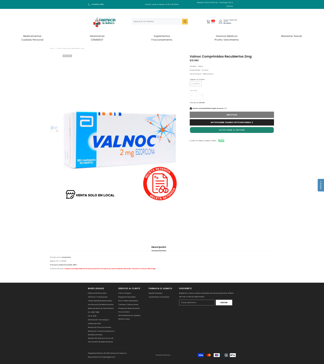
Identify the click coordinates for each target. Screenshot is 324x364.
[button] (232, 130)
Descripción (158, 247)
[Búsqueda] (160, 21)
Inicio (52, 48)
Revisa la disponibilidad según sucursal (208, 108)
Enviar (224, 302)
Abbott (200, 66)
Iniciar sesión (226, 20)
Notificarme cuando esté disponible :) (232, 122)
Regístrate (233, 20)
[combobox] (157, 21)
